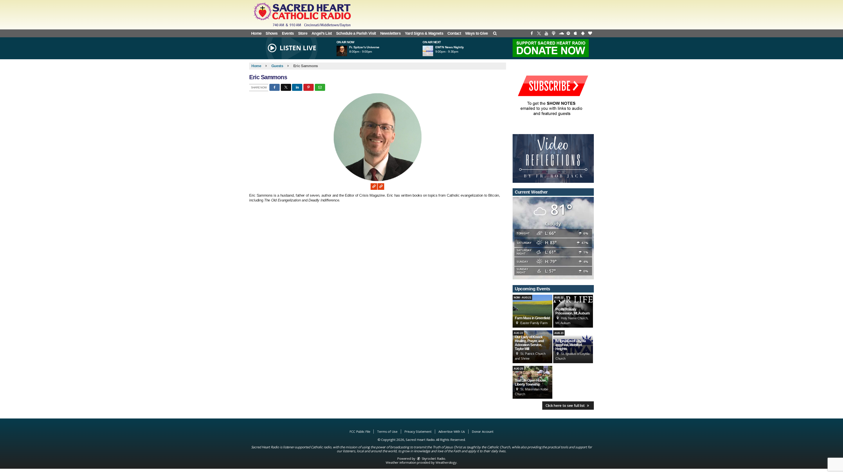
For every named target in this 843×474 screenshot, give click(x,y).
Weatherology (446, 462)
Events (288, 33)
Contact (454, 33)
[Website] (374, 186)
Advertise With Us (451, 431)
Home (256, 33)
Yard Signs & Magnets (424, 33)
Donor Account (482, 431)
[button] (495, 33)
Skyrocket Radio (433, 458)
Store (303, 33)
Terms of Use (387, 431)
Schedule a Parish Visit (356, 33)
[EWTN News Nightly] (433, 51)
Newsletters (390, 33)
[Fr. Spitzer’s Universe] (347, 51)
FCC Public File (359, 431)
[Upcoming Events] (532, 311)
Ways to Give (476, 33)
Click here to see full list (566, 405)
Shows (272, 33)
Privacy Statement (418, 431)
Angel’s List (322, 33)
